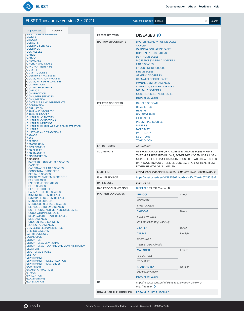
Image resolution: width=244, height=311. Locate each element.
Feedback (205, 6)
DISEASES (142, 188)
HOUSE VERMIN (145, 114)
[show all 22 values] (147, 97)
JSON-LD (163, 292)
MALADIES (143, 250)
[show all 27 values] (147, 276)
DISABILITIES (144, 106)
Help (216, 6)
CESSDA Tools (161, 306)
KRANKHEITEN (146, 266)
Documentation (176, 6)
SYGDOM (142, 211)
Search (214, 20)
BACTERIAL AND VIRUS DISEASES (156, 41)
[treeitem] (33, 36)
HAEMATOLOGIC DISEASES (152, 79)
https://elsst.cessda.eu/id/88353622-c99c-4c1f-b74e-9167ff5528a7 (176, 177)
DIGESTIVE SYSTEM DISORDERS (155, 60)
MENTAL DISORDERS (148, 90)
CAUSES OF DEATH (147, 103)
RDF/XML (141, 292)
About (192, 6)
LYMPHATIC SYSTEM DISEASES (155, 86)
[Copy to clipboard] (159, 35)
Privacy (93, 306)
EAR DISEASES (145, 64)
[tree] (56, 159)
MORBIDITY (143, 129)
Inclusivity (140, 306)
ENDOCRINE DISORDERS (150, 67)
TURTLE (153, 292)
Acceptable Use (114, 306)
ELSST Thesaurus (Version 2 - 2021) (60, 20)
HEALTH (141, 110)
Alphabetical (34, 30)
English (159, 20)
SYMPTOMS (143, 136)
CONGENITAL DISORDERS (151, 53)
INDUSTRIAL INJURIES (149, 121)
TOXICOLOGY (144, 140)
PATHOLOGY (143, 133)
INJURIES (141, 125)
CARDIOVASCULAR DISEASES (153, 49)
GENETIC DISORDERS (149, 75)
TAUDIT (141, 233)
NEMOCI (142, 194)
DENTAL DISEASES (147, 56)
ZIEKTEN (142, 227)
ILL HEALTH (143, 118)
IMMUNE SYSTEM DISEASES (153, 82)
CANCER (141, 45)
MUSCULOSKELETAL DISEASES (154, 94)
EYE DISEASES (145, 71)
